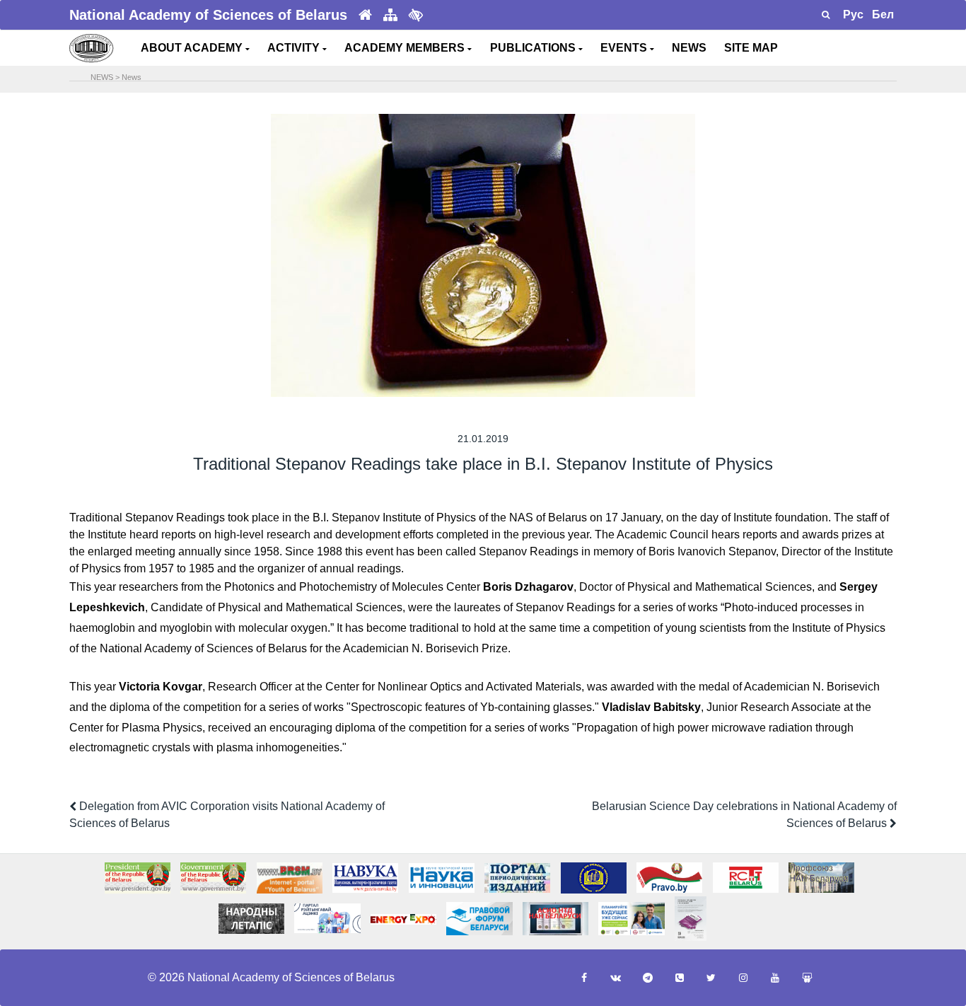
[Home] (365, 15)
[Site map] (390, 15)
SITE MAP (751, 48)
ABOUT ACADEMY (193, 48)
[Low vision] (416, 15)
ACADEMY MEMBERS (405, 48)
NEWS (689, 48)
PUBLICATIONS (534, 48)
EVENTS (625, 48)
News (131, 77)
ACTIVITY (294, 48)
